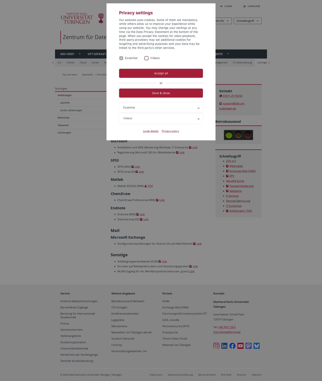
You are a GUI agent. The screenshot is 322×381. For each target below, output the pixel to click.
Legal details (150, 131)
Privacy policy (170, 131)
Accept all (161, 73)
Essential (131, 58)
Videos (155, 58)
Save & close (161, 93)
